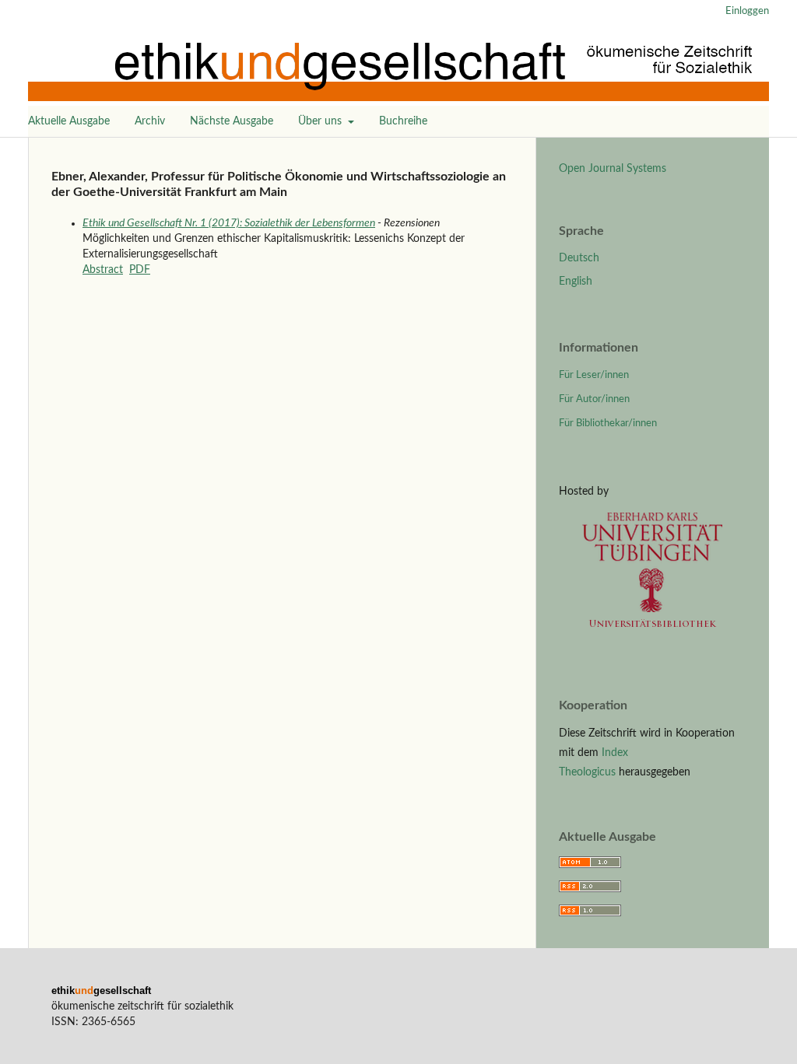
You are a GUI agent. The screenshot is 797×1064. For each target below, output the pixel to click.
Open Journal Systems (612, 168)
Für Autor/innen (594, 399)
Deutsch (579, 258)
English (575, 281)
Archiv (150, 121)
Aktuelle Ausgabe (69, 121)
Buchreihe (403, 121)
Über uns (321, 121)
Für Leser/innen (594, 375)
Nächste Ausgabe (231, 121)
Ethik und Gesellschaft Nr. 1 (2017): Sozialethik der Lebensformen (229, 223)
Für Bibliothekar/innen (608, 423)
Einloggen (747, 11)
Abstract (103, 269)
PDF (139, 269)
